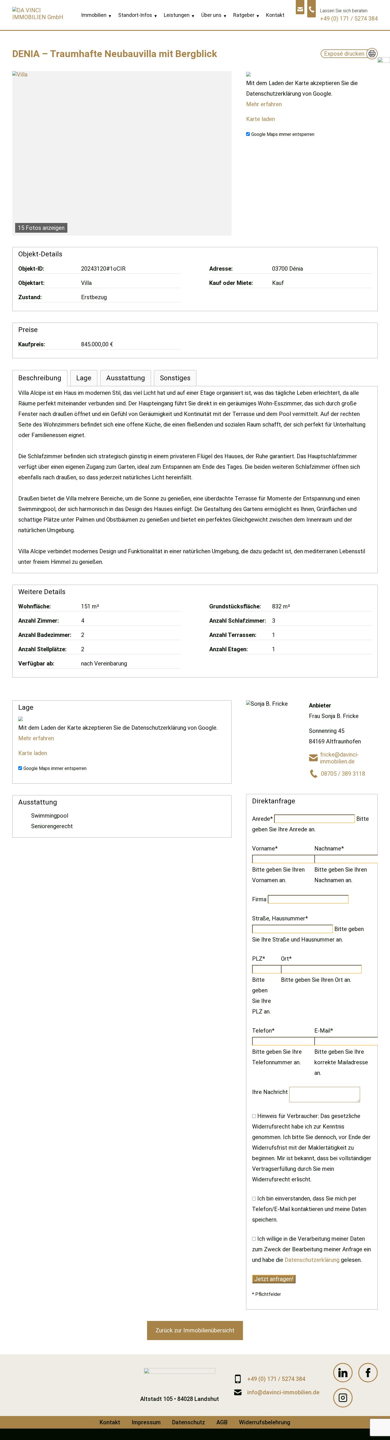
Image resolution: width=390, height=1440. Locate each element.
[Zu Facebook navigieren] (368, 1372)
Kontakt (110, 1422)
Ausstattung (125, 378)
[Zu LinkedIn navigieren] (343, 1372)
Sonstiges (175, 378)
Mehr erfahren (264, 104)
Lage (83, 378)
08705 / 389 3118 (343, 773)
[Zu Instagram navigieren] (343, 1397)
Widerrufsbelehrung (264, 1422)
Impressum (146, 1422)
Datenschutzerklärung (312, 1259)
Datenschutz (188, 1422)
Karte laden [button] (260, 119)
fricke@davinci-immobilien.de (339, 758)
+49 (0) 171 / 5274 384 (349, 18)
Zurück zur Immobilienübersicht (195, 1330)
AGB (222, 1422)
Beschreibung (39, 378)
